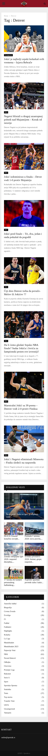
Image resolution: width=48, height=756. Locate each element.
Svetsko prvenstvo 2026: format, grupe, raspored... (33, 559)
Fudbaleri (7, 627)
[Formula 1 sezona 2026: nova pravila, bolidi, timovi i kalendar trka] (34, 528)
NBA (6, 112)
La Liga (7, 639)
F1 (5, 619)
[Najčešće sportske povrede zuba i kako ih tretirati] (34, 572)
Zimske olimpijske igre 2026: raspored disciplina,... (13, 559)
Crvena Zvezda (9, 611)
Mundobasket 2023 (11, 647)
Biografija (8, 608)
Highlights (8, 631)
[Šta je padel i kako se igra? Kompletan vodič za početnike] (24, 506)
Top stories (8, 697)
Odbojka (7, 662)
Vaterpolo (7, 713)
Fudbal (6, 623)
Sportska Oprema (10, 686)
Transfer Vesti (9, 701)
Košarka (7, 635)
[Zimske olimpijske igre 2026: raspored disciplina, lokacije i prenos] (13, 549)
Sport (6, 682)
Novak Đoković (10, 658)
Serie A (7, 678)
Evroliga (7, 615)
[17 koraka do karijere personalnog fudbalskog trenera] (13, 572)
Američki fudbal (10, 604)
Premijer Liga (9, 670)
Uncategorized (8, 55)
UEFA (6, 705)
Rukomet (7, 674)
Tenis (6, 693)
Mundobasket (9, 643)
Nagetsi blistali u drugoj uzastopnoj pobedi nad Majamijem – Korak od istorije (23, 119)
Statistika (7, 689)
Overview (7, 666)
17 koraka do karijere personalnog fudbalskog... (13, 582)
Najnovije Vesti (9, 650)
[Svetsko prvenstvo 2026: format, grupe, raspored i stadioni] (34, 549)
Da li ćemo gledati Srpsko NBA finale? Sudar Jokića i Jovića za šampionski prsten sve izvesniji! (21, 348)
